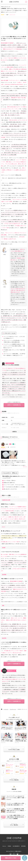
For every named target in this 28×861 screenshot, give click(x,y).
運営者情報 (23, 846)
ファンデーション (13, 709)
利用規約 (9, 846)
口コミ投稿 (24, 858)
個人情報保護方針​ (16, 846)
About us (4, 846)
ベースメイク (6, 709)
